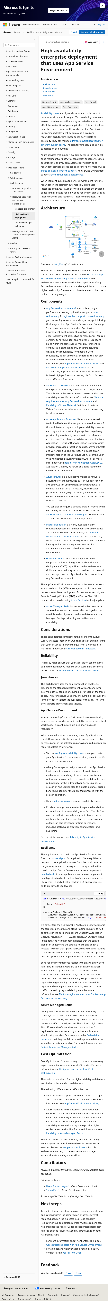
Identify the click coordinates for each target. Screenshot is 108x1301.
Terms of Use (8, 1299)
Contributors (49, 91)
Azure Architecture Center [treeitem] (18, 51)
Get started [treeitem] (15, 172)
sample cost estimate (74, 1147)
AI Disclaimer (8, 1295)
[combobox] (19, 45)
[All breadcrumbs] (43, 42)
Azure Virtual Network (58, 385)
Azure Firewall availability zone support (67, 514)
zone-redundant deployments (67, 174)
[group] (73, 908)
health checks (48, 874)
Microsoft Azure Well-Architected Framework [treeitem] (16, 272)
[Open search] (94, 24)
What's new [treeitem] (11, 66)
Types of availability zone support (58, 170)
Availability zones (50, 113)
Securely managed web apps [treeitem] (23, 224)
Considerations (50, 88)
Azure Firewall (53, 476)
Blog (40, 1295)
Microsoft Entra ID (56, 524)
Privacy (64, 1295)
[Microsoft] (5, 24)
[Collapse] (34, 39)
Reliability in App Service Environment (66, 367)
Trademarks (23, 1299)
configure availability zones (69, 753)
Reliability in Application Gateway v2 (83, 462)
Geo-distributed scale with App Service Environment (74, 1244)
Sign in (101, 24)
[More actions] (103, 42)
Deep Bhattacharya (56, 1186)
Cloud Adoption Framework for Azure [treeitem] (20, 281)
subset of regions (63, 801)
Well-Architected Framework (80, 648)
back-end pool (58, 858)
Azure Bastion (78, 600)
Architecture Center (58, 42)
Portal (74, 32)
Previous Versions (26, 1295)
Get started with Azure (92, 32)
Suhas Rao (51, 1190)
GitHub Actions (54, 558)
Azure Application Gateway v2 (62, 419)
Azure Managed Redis (57, 606)
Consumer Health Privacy (85, 1295)
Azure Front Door (72, 1252)
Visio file (57, 264)
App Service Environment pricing (81, 363)
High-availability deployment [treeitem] (23, 216)
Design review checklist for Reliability (78, 670)
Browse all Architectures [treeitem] (17, 56)
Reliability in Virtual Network (61, 405)
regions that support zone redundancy (83, 316)
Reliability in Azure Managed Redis (59, 1047)
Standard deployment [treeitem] (25, 208)
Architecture (49, 84)
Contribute (53, 1295)
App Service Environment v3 (61, 308)
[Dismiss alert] (102, 5)
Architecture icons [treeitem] (14, 61)
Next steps (48, 95)
